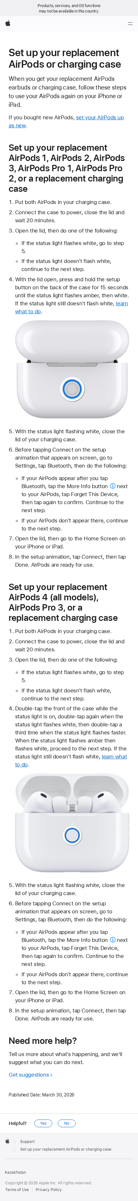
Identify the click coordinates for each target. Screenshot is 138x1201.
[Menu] (130, 23)
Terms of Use (17, 1190)
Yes (43, 1123)
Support (27, 1141)
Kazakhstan (15, 1172)
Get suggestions (29, 1074)
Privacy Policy (49, 1190)
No (66, 1123)
